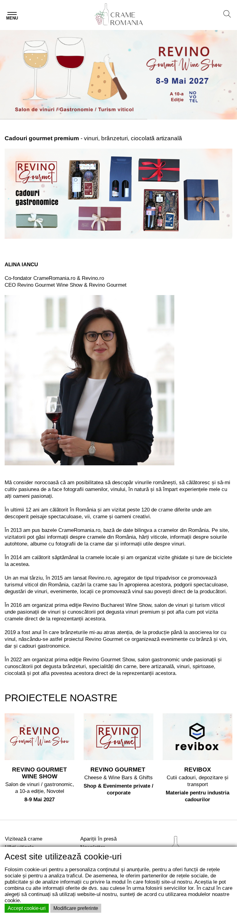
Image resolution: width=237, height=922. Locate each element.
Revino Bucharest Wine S (112, 605)
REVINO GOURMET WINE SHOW (39, 773)
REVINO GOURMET (118, 769)
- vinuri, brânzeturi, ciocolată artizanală (93, 138)
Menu (12, 18)
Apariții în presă (98, 839)
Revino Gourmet (104, 639)
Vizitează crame (23, 839)
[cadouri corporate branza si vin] (118, 193)
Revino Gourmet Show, (109, 660)
